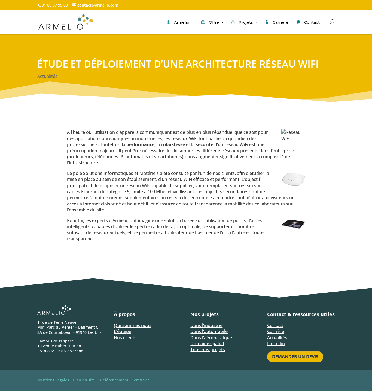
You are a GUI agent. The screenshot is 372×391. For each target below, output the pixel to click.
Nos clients (125, 338)
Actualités (47, 76)
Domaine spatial (207, 344)
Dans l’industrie (206, 325)
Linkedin (276, 344)
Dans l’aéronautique (211, 338)
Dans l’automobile (209, 331)
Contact (275, 325)
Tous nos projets (207, 350)
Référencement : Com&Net (124, 380)
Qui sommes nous (132, 325)
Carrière (275, 331)
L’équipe (122, 331)
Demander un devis (295, 357)
